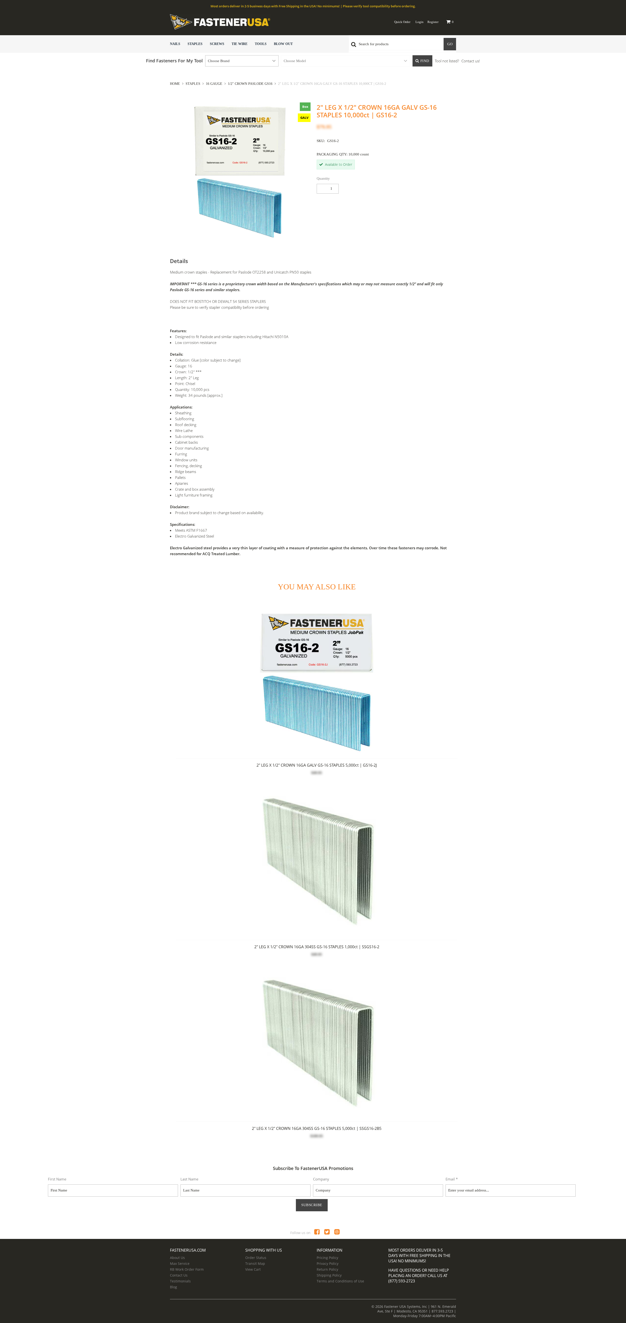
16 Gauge (214, 84)
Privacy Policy (327, 1263)
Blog (173, 1287)
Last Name (189, 1179)
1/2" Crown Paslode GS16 (250, 84)
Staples (195, 44)
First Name (57, 1179)
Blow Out (283, 44)
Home (175, 84)
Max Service (180, 1263)
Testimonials (180, 1281)
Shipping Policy (329, 1275)
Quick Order (402, 22)
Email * (452, 1179)
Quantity (323, 178)
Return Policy (327, 1269)
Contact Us (179, 1275)
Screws (217, 44)
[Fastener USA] (248, 22)
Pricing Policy (327, 1257)
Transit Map (255, 1263)
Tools (261, 44)
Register (432, 22)
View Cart (253, 1269)
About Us (177, 1257)
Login (419, 22)
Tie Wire (239, 44)
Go (450, 44)
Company (321, 1179)
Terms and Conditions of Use (340, 1281)
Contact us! (470, 60)
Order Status (255, 1257)
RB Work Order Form (187, 1269)
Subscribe (311, 1205)
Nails (175, 44)
